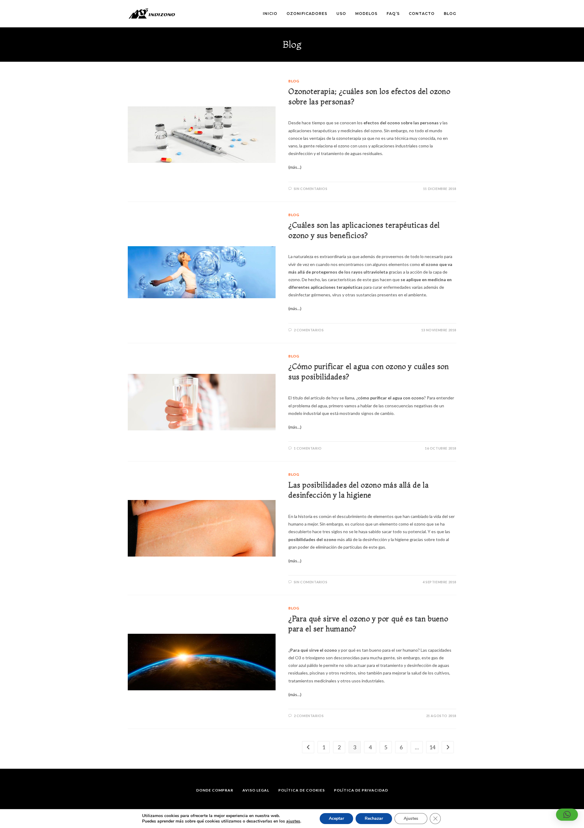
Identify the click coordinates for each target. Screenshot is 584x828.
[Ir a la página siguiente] (448, 747)
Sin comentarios (311, 189)
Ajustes (411, 818)
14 (432, 747)
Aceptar (336, 818)
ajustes (293, 821)
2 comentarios (309, 330)
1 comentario (308, 448)
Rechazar (374, 818)
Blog (293, 81)
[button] (567, 815)
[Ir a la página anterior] (308, 747)
